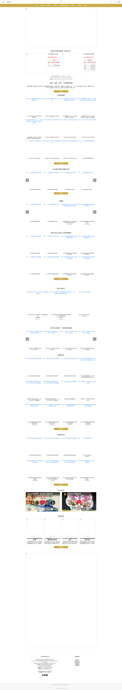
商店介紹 (80, 5)
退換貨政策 (77, 663)
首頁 (37, 5)
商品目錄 (42, 5)
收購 (85, 5)
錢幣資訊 (73, 5)
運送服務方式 (77, 661)
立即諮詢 (61, 91)
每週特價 (49, 5)
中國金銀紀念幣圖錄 (64, 5)
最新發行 (55, 5)
